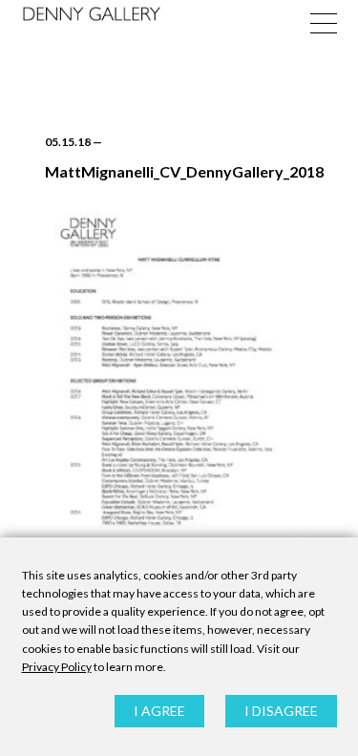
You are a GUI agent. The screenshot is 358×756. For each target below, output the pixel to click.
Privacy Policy (57, 667)
